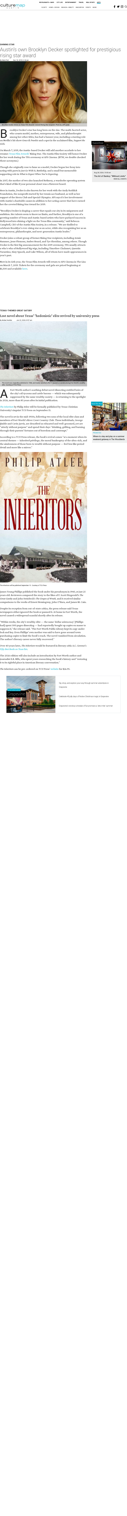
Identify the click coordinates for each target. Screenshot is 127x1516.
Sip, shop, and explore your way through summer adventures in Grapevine (84, 685)
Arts (99, 2)
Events (88, 7)
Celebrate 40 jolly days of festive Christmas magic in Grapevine (84, 696)
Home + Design (54, 7)
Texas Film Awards (19, 153)
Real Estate (90, 2)
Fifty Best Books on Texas (12, 649)
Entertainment (70, 2)
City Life (60, 2)
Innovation (80, 7)
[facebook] (114, 6)
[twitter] (118, 6)
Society (44, 7)
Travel (81, 2)
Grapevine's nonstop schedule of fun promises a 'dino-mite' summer (86, 706)
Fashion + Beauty (67, 7)
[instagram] (122, 6)
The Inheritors (7, 406)
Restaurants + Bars (46, 2)
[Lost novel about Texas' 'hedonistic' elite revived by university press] (43, 354)
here (24, 268)
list (25, 649)
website (54, 668)
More (94, 7)
